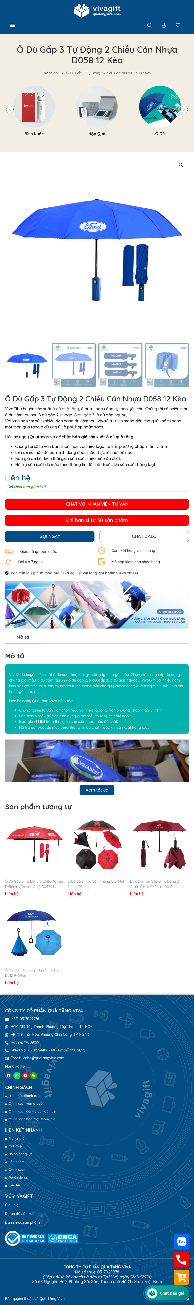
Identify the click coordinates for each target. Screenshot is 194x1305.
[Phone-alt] (181, 1259)
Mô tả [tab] (23, 637)
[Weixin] (33, 1075)
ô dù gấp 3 (84, 414)
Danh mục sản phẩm (22, 1222)
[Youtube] (25, 1075)
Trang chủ (51, 73)
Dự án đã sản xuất (20, 1213)
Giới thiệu (12, 1205)
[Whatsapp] (16, 1075)
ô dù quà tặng (66, 408)
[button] (12, 25)
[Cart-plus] (181, 1277)
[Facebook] (8, 1075)
